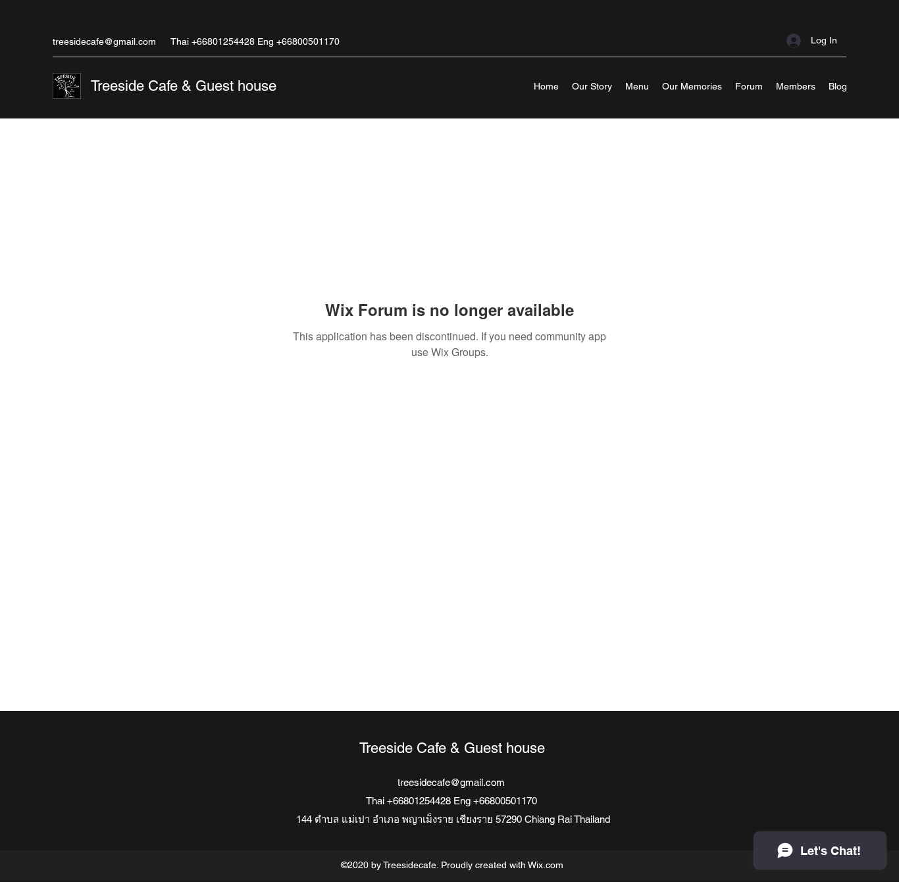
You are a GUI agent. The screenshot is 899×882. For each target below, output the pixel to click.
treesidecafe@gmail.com (104, 41)
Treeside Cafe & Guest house (183, 86)
